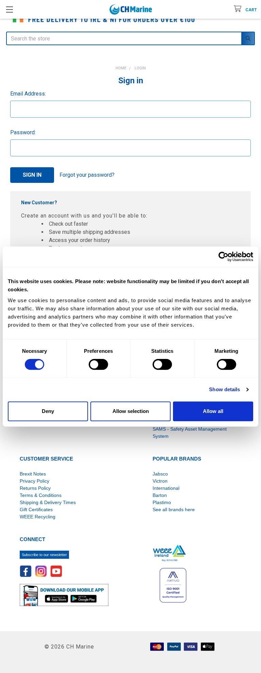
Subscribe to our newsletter (44, 555)
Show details (224, 389)
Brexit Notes (33, 474)
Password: (23, 132)
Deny (48, 411)
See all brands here (174, 509)
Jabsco (160, 474)
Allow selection (130, 411)
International (166, 488)
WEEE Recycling (37, 516)
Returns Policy (35, 488)
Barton (160, 495)
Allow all (213, 411)
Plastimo (162, 502)
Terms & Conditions (41, 495)
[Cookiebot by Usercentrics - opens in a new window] (223, 257)
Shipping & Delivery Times (48, 502)
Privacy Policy (34, 481)
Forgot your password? (87, 175)
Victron (160, 481)
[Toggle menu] (9, 9)
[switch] (98, 364)
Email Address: (28, 93)
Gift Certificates (36, 509)
